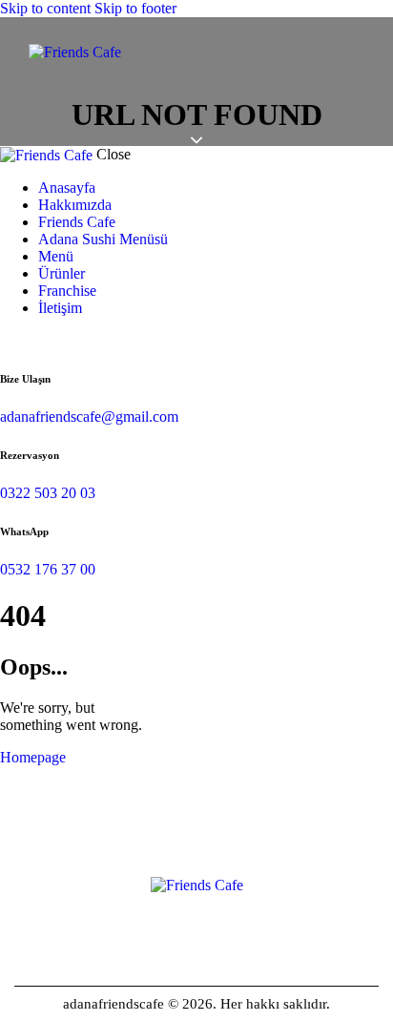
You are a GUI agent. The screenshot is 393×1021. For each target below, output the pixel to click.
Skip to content (45, 8)
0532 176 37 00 (47, 569)
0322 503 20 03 (47, 493)
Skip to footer (135, 8)
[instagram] (10, 340)
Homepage (33, 757)
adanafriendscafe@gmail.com (89, 416)
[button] (358, 61)
